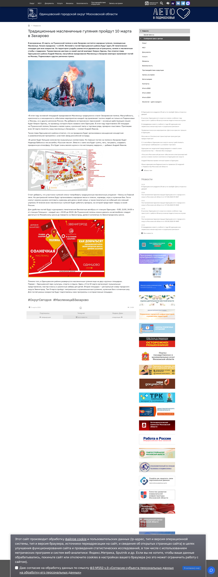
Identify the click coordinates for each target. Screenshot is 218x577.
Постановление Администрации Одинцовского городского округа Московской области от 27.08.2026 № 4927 (163, 196)
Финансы (69, 3)
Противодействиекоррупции (98, 3)
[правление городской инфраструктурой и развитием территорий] (157, 314)
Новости (37, 26)
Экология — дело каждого (151, 102)
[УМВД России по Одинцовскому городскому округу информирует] (157, 342)
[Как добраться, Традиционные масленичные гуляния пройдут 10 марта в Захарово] (66, 248)
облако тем (148, 170)
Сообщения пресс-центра (153, 39)
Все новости (148, 233)
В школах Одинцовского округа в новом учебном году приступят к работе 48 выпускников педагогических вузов (163, 119)
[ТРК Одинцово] (157, 398)
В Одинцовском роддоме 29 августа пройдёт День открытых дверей (163, 113)
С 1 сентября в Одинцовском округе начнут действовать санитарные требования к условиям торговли (162, 143)
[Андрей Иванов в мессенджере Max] (188, 3)
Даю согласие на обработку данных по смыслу (97, 570)
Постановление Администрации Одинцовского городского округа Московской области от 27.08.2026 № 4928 (163, 204)
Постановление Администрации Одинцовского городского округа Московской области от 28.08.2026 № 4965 (163, 220)
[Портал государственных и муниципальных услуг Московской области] (157, 356)
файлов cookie (76, 539)
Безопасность (82, 3)
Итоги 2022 (146, 88)
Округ (32, 3)
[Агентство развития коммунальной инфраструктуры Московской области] (157, 495)
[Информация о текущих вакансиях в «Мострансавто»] (157, 370)
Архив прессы (149, 35)
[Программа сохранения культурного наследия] (157, 259)
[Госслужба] (157, 272)
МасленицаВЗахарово (72, 300)
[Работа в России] (157, 439)
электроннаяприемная (153, 3)
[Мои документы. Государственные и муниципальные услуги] (157, 384)
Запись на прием (116, 3)
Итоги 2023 (146, 93)
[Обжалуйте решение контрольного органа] (157, 286)
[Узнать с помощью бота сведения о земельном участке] (157, 245)
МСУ (40, 3)
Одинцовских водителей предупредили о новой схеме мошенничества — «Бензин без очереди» (161, 149)
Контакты (145, 84)
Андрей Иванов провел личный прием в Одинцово (159, 160)
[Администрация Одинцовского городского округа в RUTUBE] (173, 3)
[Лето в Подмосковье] (157, 13)
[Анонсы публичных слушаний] (157, 328)
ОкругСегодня (40, 300)
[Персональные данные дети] (157, 481)
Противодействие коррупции (153, 70)
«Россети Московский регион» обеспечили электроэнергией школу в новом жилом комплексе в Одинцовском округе (164, 156)
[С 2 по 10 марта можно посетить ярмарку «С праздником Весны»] (44, 317)
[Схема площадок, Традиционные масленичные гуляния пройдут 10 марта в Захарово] (66, 170)
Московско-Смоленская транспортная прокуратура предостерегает (160, 137)
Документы (49, 3)
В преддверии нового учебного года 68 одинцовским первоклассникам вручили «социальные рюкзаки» (161, 125)
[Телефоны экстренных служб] (157, 509)
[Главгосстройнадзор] (157, 453)
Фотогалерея (147, 79)
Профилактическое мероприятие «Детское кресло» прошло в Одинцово (163, 131)
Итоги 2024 (146, 97)
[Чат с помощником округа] (211, 570)
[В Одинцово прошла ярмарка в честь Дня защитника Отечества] (118, 317)
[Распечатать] (81, 308)
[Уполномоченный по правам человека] (157, 467)
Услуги (60, 3)
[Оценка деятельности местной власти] (157, 300)
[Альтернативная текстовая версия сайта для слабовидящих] (168, 3)
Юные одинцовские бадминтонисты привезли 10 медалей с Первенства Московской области (162, 165)
